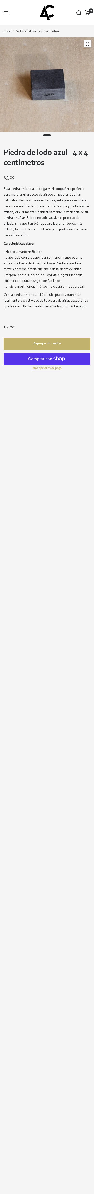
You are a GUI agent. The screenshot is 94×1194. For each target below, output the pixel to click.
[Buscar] (79, 12)
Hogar (7, 31)
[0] (86, 12)
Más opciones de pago (47, 368)
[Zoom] (87, 43)
